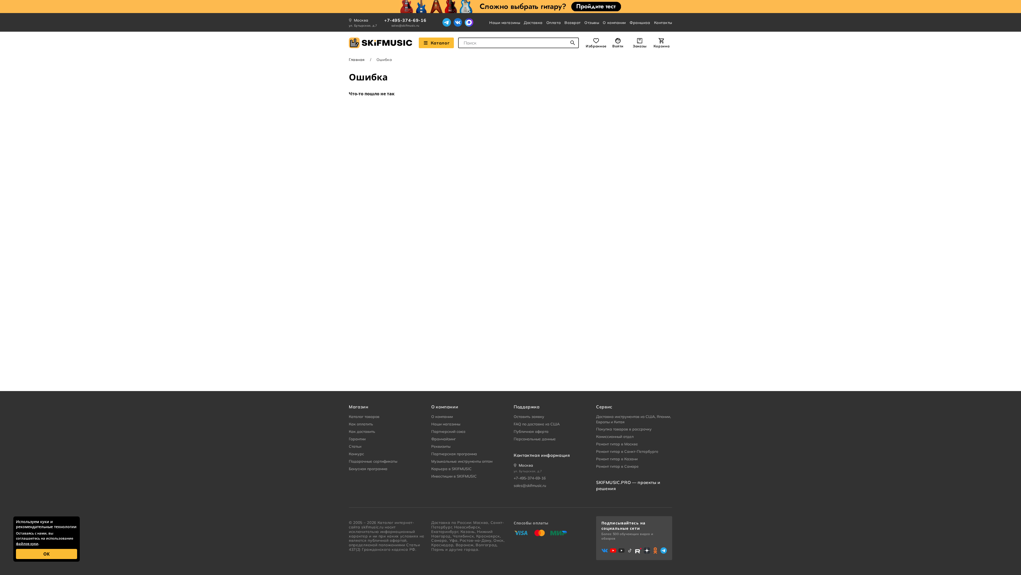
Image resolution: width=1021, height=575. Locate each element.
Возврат (572, 22)
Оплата (553, 22)
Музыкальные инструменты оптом (461, 461)
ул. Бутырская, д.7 (363, 25)
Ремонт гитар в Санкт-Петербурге (627, 451)
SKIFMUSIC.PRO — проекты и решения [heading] (628, 485)
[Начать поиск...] (572, 42)
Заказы (640, 46)
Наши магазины (504, 22)
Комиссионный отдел (615, 436)
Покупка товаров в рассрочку (624, 429)
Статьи (355, 446)
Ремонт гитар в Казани (617, 459)
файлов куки (27, 543)
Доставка (533, 22)
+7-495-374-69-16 (405, 20)
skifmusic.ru (372, 527)
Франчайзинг (443, 439)
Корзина (661, 46)
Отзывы (591, 22)
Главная (357, 59)
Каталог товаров (364, 416)
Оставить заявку (529, 416)
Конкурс (356, 453)
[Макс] (469, 22)
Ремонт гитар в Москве (617, 444)
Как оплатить (361, 424)
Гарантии (357, 439)
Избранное (596, 46)
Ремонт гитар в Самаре (617, 466)
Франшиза (640, 22)
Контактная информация (542, 455)
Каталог (440, 43)
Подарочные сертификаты (373, 461)
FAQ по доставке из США (537, 424)
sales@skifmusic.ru (405, 25)
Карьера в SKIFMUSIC (451, 468)
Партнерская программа (454, 453)
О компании (614, 22)
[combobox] (518, 43)
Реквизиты (440, 446)
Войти (618, 46)
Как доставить (362, 431)
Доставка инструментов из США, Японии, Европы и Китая (633, 419)
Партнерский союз (448, 431)
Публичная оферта (531, 431)
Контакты (663, 22)
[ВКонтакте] (458, 22)
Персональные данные (535, 439)
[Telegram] (446, 22)
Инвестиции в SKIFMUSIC (454, 476)
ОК (46, 554)
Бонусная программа (368, 468)
